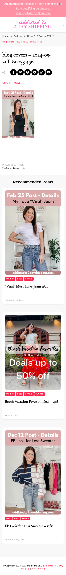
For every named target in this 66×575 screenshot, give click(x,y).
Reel (19, 279)
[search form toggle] (62, 24)
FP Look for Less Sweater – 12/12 (29, 526)
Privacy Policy (38, 568)
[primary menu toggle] (4, 25)
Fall (8, 518)
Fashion (17, 36)
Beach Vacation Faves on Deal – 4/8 (31, 401)
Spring (29, 279)
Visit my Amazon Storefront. (33, 13)
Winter (25, 518)
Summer (40, 394)
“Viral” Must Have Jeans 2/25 (26, 286)
